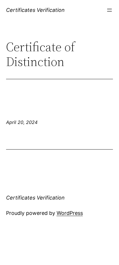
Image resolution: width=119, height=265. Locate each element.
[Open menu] (109, 10)
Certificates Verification (35, 10)
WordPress (70, 213)
